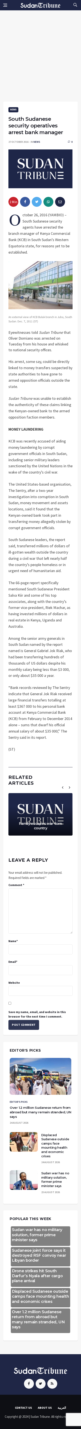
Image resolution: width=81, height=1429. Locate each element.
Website (14, 983)
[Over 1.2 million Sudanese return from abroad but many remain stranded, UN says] (40, 1076)
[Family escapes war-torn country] (40, 814)
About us (45, 1408)
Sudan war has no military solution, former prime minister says (55, 1179)
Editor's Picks (19, 1101)
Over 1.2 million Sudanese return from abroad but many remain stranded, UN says (40, 1112)
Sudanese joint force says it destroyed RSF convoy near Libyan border (39, 1255)
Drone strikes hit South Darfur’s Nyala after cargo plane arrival (37, 1276)
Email (12, 962)
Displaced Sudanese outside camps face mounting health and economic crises (55, 1145)
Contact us (23, 1408)
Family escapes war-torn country (40, 826)
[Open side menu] (5, 5)
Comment (16, 885)
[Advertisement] (40, 59)
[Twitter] (41, 1384)
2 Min (13, 202)
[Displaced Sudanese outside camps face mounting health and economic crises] (24, 1142)
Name (13, 941)
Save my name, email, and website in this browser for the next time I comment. (37, 1014)
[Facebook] (29, 1384)
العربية (62, 1408)
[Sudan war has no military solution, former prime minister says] (24, 1180)
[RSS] (52, 1384)
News (13, 109)
